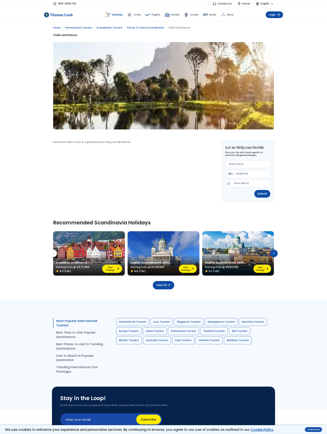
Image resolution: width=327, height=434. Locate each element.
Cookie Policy (262, 429)
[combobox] (230, 174)
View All (161, 285)
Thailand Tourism (214, 331)
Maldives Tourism (238, 340)
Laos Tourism (161, 321)
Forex (137, 14)
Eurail (212, 14)
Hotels (175, 14)
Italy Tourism (183, 340)
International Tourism (132, 321)
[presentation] (53, 253)
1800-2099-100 (67, 3)
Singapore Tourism (189, 321)
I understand (313, 429)
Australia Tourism (157, 340)
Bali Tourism (239, 331)
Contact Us (224, 3)
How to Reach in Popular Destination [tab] (75, 358)
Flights (156, 14)
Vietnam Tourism (209, 340)
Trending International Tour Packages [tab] (77, 369)
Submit (262, 194)
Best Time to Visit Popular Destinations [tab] (76, 334)
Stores (246, 3)
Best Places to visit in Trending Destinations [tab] (79, 346)
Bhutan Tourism (129, 340)
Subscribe (148, 419)
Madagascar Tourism (221, 321)
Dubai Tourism (155, 331)
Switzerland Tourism (183, 331)
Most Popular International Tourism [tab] (76, 323)
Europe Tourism (129, 331)
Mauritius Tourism (253, 321)
